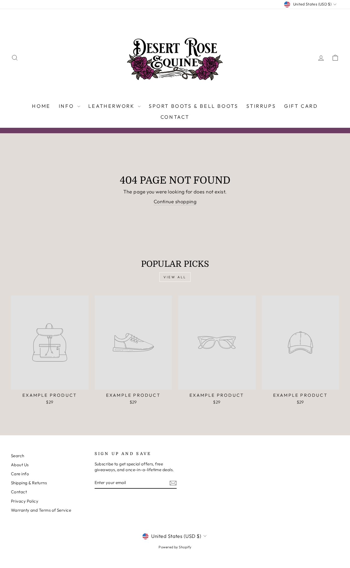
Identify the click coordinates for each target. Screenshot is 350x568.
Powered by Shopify (175, 547)
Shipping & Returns (29, 482)
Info (67, 106)
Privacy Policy (24, 501)
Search (17, 455)
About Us (20, 464)
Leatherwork (112, 106)
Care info (20, 473)
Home (41, 106)
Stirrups (261, 106)
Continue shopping (175, 201)
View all (175, 277)
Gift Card (301, 106)
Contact (175, 117)
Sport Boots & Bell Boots (193, 106)
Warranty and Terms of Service (41, 510)
